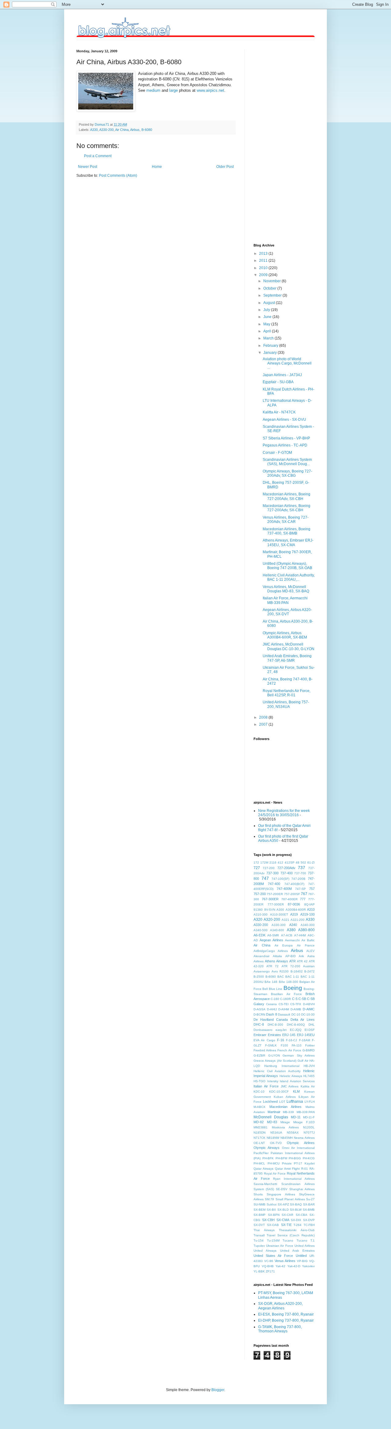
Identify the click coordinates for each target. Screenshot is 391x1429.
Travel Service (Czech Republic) (291, 1235)
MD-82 (259, 1122)
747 (265, 878)
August (269, 303)
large (173, 90)
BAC (280, 976)
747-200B (298, 878)
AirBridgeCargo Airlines (271, 951)
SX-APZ (283, 1204)
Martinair (274, 1112)
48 (297, 862)
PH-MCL (259, 1163)
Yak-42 (280, 1266)
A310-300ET (279, 914)
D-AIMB (296, 1009)
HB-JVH (309, 1066)
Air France (306, 945)
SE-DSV (281, 1189)
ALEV (310, 951)
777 (302, 899)
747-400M (284, 888)
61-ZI (311, 862)
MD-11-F (309, 1117)
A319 (294, 914)
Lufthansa (295, 1101)
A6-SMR (273, 935)
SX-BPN (274, 1214)
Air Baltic (308, 940)
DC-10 (295, 1014)
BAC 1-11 (292, 976)
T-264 (297, 1225)
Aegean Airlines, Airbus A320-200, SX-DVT (287, 612)
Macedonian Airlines (285, 1107)
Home (157, 167)
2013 (264, 253)
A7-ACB (286, 935)
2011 (264, 260)
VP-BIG (302, 1261)
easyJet (281, 1029)
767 (304, 894)
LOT (282, 1101)
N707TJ (309, 1132)
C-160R (285, 999)
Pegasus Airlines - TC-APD (285, 445)
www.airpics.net (210, 90)
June (267, 317)
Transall (259, 1235)
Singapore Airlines (281, 1194)
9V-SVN (269, 909)
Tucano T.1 (306, 1240)
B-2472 (309, 971)
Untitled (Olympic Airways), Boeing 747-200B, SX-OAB (287, 565)
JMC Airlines (290, 1086)
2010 (264, 268)
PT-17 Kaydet (304, 1163)
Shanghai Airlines (302, 1189)
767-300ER (270, 899)
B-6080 (146, 129)
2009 (264, 275)
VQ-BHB (268, 1266)
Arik (301, 956)
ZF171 (270, 1271)
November (272, 281)
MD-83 (272, 1122)
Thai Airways (264, 1230)
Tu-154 (259, 1240)
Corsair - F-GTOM (277, 452)
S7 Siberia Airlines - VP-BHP (286, 438)
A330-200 (106, 129)
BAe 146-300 (288, 981)
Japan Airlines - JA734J (282, 375)
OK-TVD (276, 1143)
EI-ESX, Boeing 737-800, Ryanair (286, 1314)
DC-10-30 (308, 1014)
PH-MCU (274, 1163)
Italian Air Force (266, 1086)
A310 (311, 909)
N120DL (309, 1127)
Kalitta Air (308, 1086)
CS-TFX (295, 1004)
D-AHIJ (272, 1009)
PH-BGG (295, 1158)
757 (312, 888)
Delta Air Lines (303, 1019)
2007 (264, 724)
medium (153, 90)
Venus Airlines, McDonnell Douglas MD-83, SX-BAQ (286, 589)
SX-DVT (259, 1225)
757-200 (260, 894)
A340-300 (308, 925)
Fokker (310, 1045)
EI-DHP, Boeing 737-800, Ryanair (286, 1320)
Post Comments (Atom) (118, 175)
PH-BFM (281, 1158)
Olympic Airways (267, 1147)
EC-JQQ (295, 1029)
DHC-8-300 (275, 1024)
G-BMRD (308, 1050)
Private (287, 1163)
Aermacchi (292, 940)
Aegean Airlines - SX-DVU (284, 419)
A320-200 (272, 919)
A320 (258, 919)
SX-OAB (273, 1225)
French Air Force (289, 1050)
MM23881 (261, 1127)
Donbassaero (263, 1029)
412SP (289, 862)
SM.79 (269, 1199)
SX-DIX (296, 1220)
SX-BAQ (296, 1204)
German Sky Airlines (299, 1055)
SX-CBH (268, 1220)
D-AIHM (283, 1009)
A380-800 (306, 930)
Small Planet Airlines (290, 1199)
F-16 (280, 1040)
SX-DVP (309, 1220)
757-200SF (292, 894)
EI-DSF (310, 1029)
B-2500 (259, 976)
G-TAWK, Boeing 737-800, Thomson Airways (280, 1329)
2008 (264, 717)
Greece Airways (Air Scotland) (275, 1060)
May (267, 324)
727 (257, 868)
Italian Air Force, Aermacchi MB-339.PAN (285, 600)
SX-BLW (295, 1209)
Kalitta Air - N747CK (279, 412)
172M (264, 862)
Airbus (135, 129)
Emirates (274, 1035)
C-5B (302, 999)
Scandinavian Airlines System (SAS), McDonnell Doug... (287, 461)
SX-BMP (259, 1214)
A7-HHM (300, 935)
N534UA (276, 1132)
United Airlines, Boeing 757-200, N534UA (286, 704)
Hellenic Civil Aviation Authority (277, 1071)
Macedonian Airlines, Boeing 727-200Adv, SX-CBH (286, 496)
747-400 (274, 884)
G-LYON (274, 1055)
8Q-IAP (309, 904)
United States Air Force (273, 1255)
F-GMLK (271, 1045)
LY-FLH (310, 1101)
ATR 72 (272, 966)
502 (303, 862)
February (271, 345)
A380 (291, 930)
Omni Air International (298, 1147)
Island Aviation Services (297, 1081)
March (269, 338)
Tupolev (259, 1245)
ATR (292, 961)
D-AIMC (309, 1009)
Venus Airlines (285, 1261)
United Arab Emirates (297, 1250)
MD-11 (296, 1117)
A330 (94, 129)
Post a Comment (97, 156)
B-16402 (297, 971)
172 (256, 862)
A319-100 (307, 914)
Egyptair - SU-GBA (278, 382)
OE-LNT (259, 1143)
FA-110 (296, 1045)
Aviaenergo (262, 971)
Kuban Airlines (285, 1096)
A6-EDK (259, 935)
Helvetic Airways (291, 1076)
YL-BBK (259, 1271)
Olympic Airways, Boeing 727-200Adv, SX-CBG (287, 473)
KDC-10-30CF (279, 1091)
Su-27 (310, 1199)
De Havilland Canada (271, 1019)
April (267, 331)
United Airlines (304, 1245)
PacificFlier (261, 1153)
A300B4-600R (296, 909)
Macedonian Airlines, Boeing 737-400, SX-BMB (286, 531)
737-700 (300, 873)
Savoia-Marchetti (265, 1184)
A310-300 (261, 914)
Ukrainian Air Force (279, 1245)
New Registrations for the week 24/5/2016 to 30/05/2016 (284, 813)
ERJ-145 (288, 1035)
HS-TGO (259, 1081)
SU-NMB (259, 1204)
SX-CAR (287, 1214)
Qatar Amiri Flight (287, 1168)
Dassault (284, 1014)
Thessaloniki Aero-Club (297, 1230)
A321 (285, 919)
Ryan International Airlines (294, 1178)
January (270, 352)
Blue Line (275, 988)
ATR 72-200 (291, 966)
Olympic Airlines (301, 1143)
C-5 (295, 999)
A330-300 (279, 925)
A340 (293, 925)
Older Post (225, 167)
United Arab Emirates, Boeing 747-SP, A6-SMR (287, 658)
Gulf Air (303, 1060)
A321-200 (298, 919)
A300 (280, 909)
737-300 (272, 873)
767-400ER (289, 899)
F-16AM (304, 1040)
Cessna (271, 1004)
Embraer (260, 1035)
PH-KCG (309, 1158)
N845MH (286, 1137)
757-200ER (275, 894)
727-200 (269, 868)
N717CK (259, 1137)
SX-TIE (286, 1225)
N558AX (293, 1132)
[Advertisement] (278, 141)
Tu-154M (273, 1240)
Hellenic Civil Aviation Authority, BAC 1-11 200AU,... (289, 577)
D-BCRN (259, 1014)
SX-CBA (301, 1214)
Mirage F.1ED (304, 1122)
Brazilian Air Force (286, 994)
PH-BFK (268, 1158)
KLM (296, 1091)
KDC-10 (259, 1091)
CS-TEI (284, 1004)
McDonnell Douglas (271, 1117)
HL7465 (309, 1076)
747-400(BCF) (294, 884)
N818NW (273, 1137)
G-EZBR (259, 1055)
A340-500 (261, 930)
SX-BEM (259, 1209)
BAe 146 (271, 981)
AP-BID (290, 956)
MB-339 (288, 1112)
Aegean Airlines (271, 940)
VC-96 (268, 1261)
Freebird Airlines (265, 1050)
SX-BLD (283, 1209)
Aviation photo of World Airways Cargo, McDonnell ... (287, 363)
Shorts (258, 1194)
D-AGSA (259, 1009)
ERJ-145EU (306, 1035)
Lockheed (270, 1101)
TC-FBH (309, 1225)
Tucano (288, 1240)
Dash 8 (271, 1014)
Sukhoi (271, 1204)
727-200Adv (286, 868)
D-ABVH (309, 1004)
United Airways (265, 1250)
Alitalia (277, 956)
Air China (122, 129)
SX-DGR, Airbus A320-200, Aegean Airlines (280, 1305)
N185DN (259, 1132)
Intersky (272, 1081)
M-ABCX (259, 1107)
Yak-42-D (293, 1266)
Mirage (285, 1122)
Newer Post (87, 167)
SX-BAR (309, 1204)
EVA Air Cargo (264, 1040)
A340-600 (277, 930)
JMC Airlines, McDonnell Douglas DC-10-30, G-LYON (288, 646)
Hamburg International (281, 1066)
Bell (265, 988)
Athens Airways (276, 961)
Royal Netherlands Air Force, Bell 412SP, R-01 (286, 693)
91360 (258, 909)
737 (301, 867)
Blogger (217, 1390)
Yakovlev (308, 1266)
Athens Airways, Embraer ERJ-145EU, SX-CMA (288, 542)
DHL (312, 1024)
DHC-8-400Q (296, 1024)
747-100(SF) (280, 878)
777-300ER (276, 904)
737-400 (286, 873)
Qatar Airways (263, 1168)
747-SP (300, 888)
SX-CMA (282, 1220)
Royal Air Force (275, 1173)
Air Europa (284, 945)
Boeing (292, 988)
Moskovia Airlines (285, 1127)
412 (280, 862)
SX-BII (271, 1209)
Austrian (309, 966)
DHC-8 (259, 1024)
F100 (284, 1045)
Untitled (301, 1255)
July (267, 310)
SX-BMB (309, 1209)
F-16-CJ (291, 1040)
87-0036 (294, 904)
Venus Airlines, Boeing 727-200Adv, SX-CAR (286, 519)
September (273, 295)
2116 (272, 862)
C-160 (275, 999)
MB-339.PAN (306, 1112)
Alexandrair (261, 956)
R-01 (304, 1168)
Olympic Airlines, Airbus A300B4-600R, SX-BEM (285, 635)
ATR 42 (302, 961)
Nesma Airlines (304, 1137)
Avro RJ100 (280, 971)
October (270, 288)
